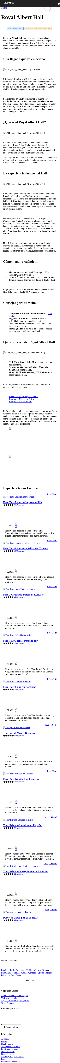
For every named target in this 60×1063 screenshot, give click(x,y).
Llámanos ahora (11, 1027)
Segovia (16, 973)
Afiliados (5, 1039)
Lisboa (41, 973)
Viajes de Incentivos (10, 998)
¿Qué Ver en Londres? (15, 29)
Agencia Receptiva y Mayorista (15, 1000)
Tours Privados (7, 1003)
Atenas (48, 973)
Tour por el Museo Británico (21, 399)
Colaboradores (7, 1044)
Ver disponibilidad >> (44, 524)
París (12, 970)
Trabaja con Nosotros (10, 1046)
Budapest (20, 970)
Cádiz (24, 973)
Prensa (4, 1041)
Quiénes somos (8, 1051)
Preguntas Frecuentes (10, 1061)
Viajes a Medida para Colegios (14, 995)
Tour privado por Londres (20, 401)
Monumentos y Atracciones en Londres (38, 29)
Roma (45, 970)
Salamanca (6, 973)
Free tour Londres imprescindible (23, 396)
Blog (3, 1059)
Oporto (37, 970)
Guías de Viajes (8, 1054)
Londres (4, 970)
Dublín (29, 970)
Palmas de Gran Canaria (11, 975)
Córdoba (32, 973)
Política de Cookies (9, 1049)
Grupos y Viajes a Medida (12, 1056)
